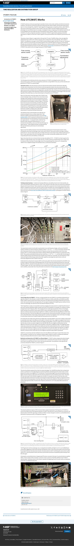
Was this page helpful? (37, 521)
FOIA (51, 539)
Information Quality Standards (26, 542)
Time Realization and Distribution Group (20, 9)
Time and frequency (27, 493)
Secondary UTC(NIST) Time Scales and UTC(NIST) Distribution (10, 29)
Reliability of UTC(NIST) (9, 25)
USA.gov (46, 542)
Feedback (67, 531)
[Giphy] (64, 527)
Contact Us (10, 534)
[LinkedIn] (57, 527)
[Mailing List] (69, 527)
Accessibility (12, 539)
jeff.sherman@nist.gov (26, 503)
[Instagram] (59, 527)
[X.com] (51, 527)
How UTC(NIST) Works (9, 21)
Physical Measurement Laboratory (11, 6)
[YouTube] (62, 527)
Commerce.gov (36, 542)
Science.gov (42, 542)
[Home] (6, 3)
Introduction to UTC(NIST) (10, 19)
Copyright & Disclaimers (27, 539)
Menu (69, 2)
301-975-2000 (5, 532)
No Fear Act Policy (45, 539)
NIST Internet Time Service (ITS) (59, 266)
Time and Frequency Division (25, 6)
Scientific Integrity (64, 539)
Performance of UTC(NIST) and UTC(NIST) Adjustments (10, 23)
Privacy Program (19, 539)
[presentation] (45, 117)
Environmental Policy (56, 539)
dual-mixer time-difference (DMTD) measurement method (43, 190)
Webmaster (5, 534)
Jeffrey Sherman (25, 502)
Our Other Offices (16, 534)
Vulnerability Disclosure (37, 539)
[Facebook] (54, 527)
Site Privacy (7, 539)
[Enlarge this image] (46, 60)
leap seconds (50, 45)
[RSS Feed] (67, 527)
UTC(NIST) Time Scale (9, 15)
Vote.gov (51, 542)
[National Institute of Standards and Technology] (11, 527)
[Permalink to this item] (30, 498)
